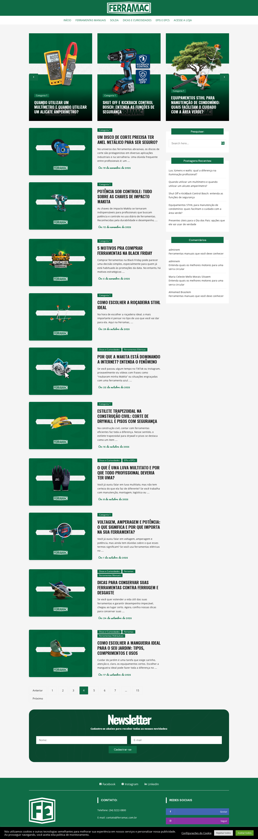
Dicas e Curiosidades (137, 20)
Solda (114, 20)
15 (137, 690)
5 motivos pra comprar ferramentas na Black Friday (124, 250)
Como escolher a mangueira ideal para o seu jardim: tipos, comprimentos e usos (129, 648)
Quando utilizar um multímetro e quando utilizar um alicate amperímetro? (60, 107)
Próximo (38, 698)
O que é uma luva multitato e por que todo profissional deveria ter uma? (128, 472)
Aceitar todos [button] (245, 832)
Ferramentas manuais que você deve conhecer (196, 253)
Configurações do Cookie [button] (196, 833)
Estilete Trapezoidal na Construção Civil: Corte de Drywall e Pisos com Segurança (127, 416)
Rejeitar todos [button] (223, 832)
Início (67, 20)
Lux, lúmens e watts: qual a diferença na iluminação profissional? (192, 172)
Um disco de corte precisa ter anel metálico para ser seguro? (127, 139)
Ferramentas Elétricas (135, 349)
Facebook (108, 784)
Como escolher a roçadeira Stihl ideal (128, 304)
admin (172, 249)
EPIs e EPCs (163, 20)
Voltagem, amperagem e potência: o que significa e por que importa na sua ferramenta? (128, 527)
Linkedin (153, 784)
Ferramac (129, 571)
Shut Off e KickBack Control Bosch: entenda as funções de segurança (128, 107)
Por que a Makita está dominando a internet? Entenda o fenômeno (128, 359)
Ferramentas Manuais (90, 20)
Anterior (38, 690)
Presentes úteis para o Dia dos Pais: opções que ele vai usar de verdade (197, 222)
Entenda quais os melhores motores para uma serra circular (196, 267)
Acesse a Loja (183, 20)
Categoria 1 (41, 95)
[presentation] (33, 77)
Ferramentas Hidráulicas (111, 635)
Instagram (131, 784)
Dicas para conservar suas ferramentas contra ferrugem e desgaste (127, 587)
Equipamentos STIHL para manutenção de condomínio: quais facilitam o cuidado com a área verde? (195, 104)
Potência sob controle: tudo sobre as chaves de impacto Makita (124, 196)
